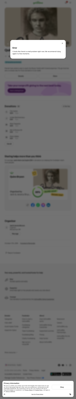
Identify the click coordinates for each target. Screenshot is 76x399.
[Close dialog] (62, 43)
